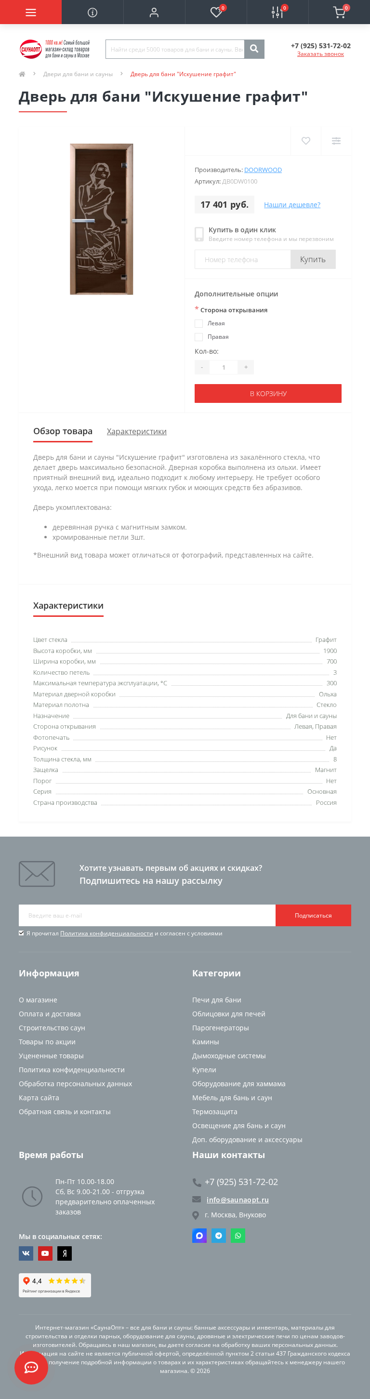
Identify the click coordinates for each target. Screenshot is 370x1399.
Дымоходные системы (229, 1055)
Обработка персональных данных (75, 1083)
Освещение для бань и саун (239, 1125)
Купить (313, 259)
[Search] (254, 49)
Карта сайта (39, 1097)
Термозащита (215, 1111)
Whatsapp (238, 1235)
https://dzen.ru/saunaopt (64, 1253)
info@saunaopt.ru (238, 1199)
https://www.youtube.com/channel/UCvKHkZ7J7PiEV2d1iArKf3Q (45, 1253)
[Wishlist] (306, 141)
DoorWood (263, 169)
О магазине (38, 999)
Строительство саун (52, 1027)
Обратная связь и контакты (65, 1111)
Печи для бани (216, 999)
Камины (205, 1041)
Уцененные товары (51, 1055)
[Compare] (336, 141)
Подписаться (313, 915)
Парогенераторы (220, 1027)
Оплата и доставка (50, 1013)
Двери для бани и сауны (78, 74)
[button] (154, 12)
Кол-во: (207, 351)
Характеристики (137, 431)
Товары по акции (47, 1041)
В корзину (268, 393)
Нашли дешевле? (292, 204)
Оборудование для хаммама (239, 1083)
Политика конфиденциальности (106, 933)
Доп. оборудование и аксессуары (247, 1139)
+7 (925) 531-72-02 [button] (241, 1181)
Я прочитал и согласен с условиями (124, 933)
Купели (204, 1069)
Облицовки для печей (228, 1013)
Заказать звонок (320, 54)
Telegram (218, 1235)
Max (199, 1235)
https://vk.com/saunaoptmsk (26, 1253)
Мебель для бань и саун (232, 1097)
